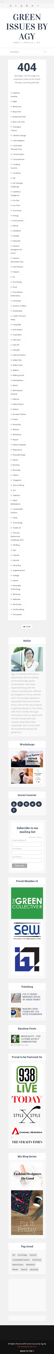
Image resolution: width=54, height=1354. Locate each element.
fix (14, 277)
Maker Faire (18, 365)
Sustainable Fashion (21, 1260)
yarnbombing (18, 609)
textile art (17, 528)
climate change (19, 135)
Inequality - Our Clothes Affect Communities (30, 1039)
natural (16, 399)
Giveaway (17, 300)
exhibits (16, 236)
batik (15, 101)
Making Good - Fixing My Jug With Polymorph (32, 1011)
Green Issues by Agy (27, 27)
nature (16, 409)
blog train (17, 111)
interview (16, 339)
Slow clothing (18, 485)
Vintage (16, 575)
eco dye (16, 200)
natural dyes (18, 404)
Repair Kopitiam (19, 444)
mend (15, 385)
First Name (17, 848)
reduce (16, 429)
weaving (16, 594)
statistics (16, 495)
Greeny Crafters (19, 306)
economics (17, 210)
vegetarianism (19, 570)
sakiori (16, 475)
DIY (14, 178)
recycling (16, 424)
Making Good (18, 375)
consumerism (18, 159)
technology (17, 522)
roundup (16, 470)
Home (28, 626)
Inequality (17, 324)
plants (15, 419)
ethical (15, 225)
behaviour (17, 106)
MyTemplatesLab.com (27, 1346)
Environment (18, 220)
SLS (14, 490)
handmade (17, 311)
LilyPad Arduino (19, 355)
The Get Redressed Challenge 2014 (17, 536)
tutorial (16, 555)
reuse (15, 460)
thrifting (16, 545)
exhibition (17, 231)
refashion (17, 434)
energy (16, 215)
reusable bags (19, 455)
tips (14, 550)
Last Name (16, 857)
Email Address (19, 840)
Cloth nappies (19, 140)
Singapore (17, 480)
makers (16, 370)
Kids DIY (16, 345)
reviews (16, 465)
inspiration (17, 334)
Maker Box (17, 360)
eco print (16, 205)
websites (17, 599)
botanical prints (19, 116)
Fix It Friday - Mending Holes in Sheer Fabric (31, 997)
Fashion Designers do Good (16, 249)
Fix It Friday (17, 282)
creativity (17, 173)
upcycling (17, 565)
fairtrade (16, 241)
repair (15, 439)
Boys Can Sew (19, 122)
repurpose (17, 449)
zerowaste (17, 614)
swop (15, 517)
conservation (18, 154)
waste (15, 580)
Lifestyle (16, 350)
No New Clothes (19, 414)
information (18, 329)
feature (16, 272)
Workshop (17, 604)
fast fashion (18, 267)
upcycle (16, 560)
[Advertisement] (27, 1295)
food (15, 287)
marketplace (18, 380)
